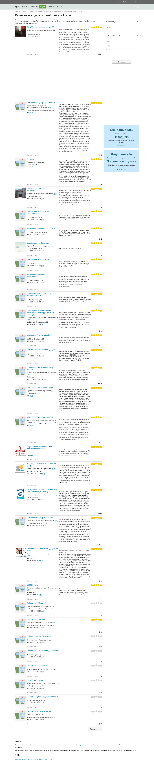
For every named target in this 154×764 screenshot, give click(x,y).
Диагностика (38, 11)
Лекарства (51, 7)
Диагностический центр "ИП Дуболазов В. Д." (38, 212)
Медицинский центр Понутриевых (41, 103)
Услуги (42, 7)
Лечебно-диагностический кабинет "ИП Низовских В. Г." (41, 295)
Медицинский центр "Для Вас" (39, 335)
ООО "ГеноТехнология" (36, 680)
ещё (41, 37)
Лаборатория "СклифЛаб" (37, 665)
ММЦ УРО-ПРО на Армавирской (40, 417)
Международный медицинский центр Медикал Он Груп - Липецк (42, 491)
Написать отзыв (32, 54)
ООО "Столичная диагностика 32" (40, 27)
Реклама (122, 745)
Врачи (17, 7)
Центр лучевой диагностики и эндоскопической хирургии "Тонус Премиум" (41, 312)
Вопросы (34, 7)
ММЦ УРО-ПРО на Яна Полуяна (40, 388)
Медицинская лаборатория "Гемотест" (42, 228)
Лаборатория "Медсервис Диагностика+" (43, 651)
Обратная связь (114, 35)
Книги (59, 7)
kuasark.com (121, 169)
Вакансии (108, 745)
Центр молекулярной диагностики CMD (43, 697)
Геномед (30, 159)
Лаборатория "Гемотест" (37, 620)
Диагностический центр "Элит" (39, 259)
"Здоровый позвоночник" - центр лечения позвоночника (40, 448)
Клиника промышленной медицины (41, 350)
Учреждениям (81, 745)
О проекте (18, 745)
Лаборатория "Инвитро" (36, 603)
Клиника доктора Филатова (38, 243)
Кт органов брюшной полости (74, 11)
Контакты (136, 745)
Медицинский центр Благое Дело (40, 518)
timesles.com (121, 145)
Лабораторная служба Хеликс (39, 636)
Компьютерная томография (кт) (54, 11)
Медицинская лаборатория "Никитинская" (38, 275)
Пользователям (63, 745)
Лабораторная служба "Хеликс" (39, 711)
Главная (17, 11)
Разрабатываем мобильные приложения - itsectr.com (33, 759)
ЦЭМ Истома (32, 585)
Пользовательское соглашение (40, 745)
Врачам (95, 745)
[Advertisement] (58, 78)
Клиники (25, 7)
